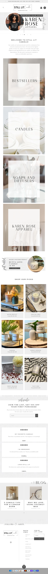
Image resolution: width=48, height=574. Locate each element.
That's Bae (35, 386)
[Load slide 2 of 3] (22, 35)
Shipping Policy (28, 555)
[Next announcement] (42, 1)
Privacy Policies (28, 547)
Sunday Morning (35, 350)
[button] (3, 7)
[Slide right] (26, 512)
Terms (27, 559)
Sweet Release (12, 386)
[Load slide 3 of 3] (24, 35)
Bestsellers (29, 538)
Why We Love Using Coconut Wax (36, 504)
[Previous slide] (17, 34)
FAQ (26, 541)
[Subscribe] (36, 415)
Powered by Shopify (29, 572)
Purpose (12, 350)
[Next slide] (27, 34)
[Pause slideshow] (30, 34)
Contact (28, 544)
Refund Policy (28, 551)
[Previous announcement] (5, 1)
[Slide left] (21, 512)
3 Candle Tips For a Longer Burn (12, 504)
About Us (27, 535)
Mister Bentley (12, 314)
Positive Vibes (35, 314)
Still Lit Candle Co (21, 572)
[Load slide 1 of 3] (21, 35)
